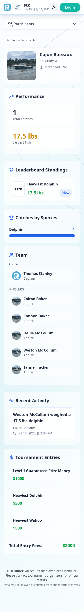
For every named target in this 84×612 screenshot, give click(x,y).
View (65, 192)
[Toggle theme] (54, 7)
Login (70, 7)
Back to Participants (23, 40)
